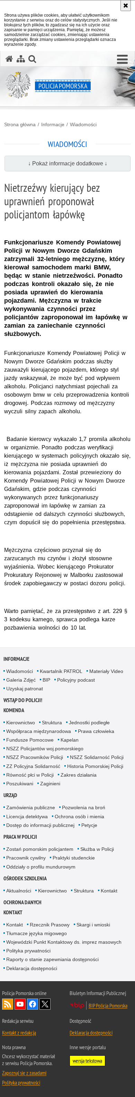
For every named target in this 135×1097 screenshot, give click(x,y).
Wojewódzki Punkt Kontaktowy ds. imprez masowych (64, 942)
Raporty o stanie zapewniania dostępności (52, 959)
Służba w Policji (97, 849)
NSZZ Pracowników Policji (34, 757)
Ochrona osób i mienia (79, 816)
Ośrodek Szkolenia (25, 878)
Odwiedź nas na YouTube (20, 1004)
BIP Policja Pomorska (108, 1005)
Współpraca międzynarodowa (38, 731)
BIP (46, 680)
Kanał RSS (7, 1004)
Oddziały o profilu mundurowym (40, 867)
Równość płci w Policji (30, 775)
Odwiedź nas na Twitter (45, 1004)
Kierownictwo (20, 722)
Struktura (52, 722)
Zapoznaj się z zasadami (24, 1072)
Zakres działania (79, 775)
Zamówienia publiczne (30, 807)
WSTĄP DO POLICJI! (22, 700)
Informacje (52, 124)
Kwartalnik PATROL (61, 671)
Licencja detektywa (27, 816)
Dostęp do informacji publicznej (40, 825)
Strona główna (20, 124)
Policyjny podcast (76, 680)
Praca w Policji (20, 836)
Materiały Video (106, 671)
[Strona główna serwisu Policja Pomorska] (9, 58)
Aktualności (18, 890)
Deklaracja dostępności (31, 968)
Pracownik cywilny (26, 858)
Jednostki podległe (89, 722)
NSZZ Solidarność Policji (97, 757)
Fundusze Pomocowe (30, 740)
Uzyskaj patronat (24, 688)
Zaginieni (50, 783)
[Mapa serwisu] (21, 58)
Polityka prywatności (28, 950)
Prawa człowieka (96, 731)
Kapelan (70, 740)
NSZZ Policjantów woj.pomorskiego (44, 748)
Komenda (13, 710)
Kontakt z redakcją (19, 1032)
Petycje (89, 825)
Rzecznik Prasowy (50, 924)
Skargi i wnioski (93, 924)
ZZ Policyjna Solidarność (33, 766)
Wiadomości (83, 124)
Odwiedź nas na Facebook (32, 1004)
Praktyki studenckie (74, 858)
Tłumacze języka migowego (36, 933)
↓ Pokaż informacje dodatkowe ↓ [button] (67, 163)
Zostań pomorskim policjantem (39, 849)
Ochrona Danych (22, 902)
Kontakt (109, 890)
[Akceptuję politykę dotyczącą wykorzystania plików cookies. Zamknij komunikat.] (125, 5)
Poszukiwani (19, 783)
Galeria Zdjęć (21, 680)
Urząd (10, 795)
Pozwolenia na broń (83, 807)
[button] (122, 59)
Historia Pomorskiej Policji (95, 766)
